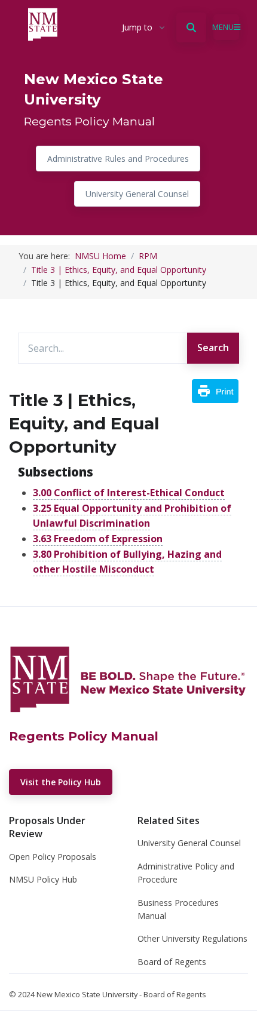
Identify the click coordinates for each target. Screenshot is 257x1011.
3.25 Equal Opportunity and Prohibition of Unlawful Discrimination (132, 516)
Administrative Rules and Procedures (118, 158)
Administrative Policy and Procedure (185, 873)
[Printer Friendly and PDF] (215, 390)
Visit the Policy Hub (60, 782)
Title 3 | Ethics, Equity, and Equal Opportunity (118, 269)
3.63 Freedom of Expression (98, 538)
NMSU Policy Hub (43, 879)
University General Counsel (137, 193)
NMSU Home (100, 256)
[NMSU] (121, 27)
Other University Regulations (192, 938)
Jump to (137, 27)
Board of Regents (171, 961)
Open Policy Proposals (52, 856)
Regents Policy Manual (89, 121)
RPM (148, 256)
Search (213, 347)
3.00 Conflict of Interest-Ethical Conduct (129, 492)
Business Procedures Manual (178, 909)
